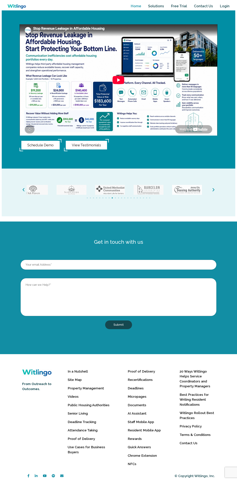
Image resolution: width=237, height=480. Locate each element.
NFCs (132, 464)
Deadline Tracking (82, 422)
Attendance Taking (83, 430)
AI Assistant (137, 413)
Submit (118, 324)
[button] (23, 190)
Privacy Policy (191, 426)
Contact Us (203, 6)
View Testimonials (86, 145)
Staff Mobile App (141, 422)
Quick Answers (139, 447)
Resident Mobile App (144, 430)
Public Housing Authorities (88, 405)
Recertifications (140, 380)
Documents (137, 405)
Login (225, 6)
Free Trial (179, 6)
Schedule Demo (40, 145)
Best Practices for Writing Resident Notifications (194, 399)
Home (136, 6)
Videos (73, 396)
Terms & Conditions (195, 435)
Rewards (135, 439)
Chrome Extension (142, 455)
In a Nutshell (78, 371)
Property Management (86, 388)
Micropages (137, 396)
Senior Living (78, 413)
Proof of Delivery (81, 439)
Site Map (75, 380)
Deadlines (136, 388)
